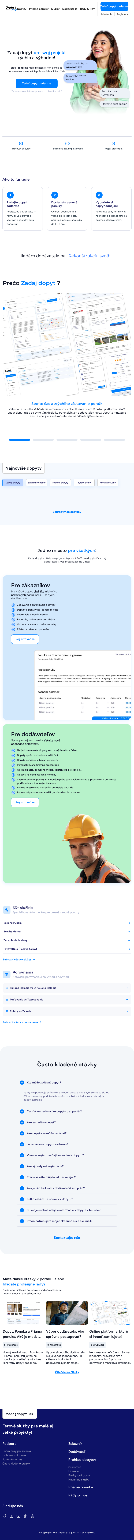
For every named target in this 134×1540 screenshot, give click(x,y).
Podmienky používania (16, 1451)
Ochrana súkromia (14, 1455)
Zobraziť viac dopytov (67, 512)
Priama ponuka (80, 1487)
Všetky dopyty (13, 482)
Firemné (73, 1471)
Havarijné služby (108, 482)
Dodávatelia (69, 8)
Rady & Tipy (87, 8)
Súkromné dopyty (37, 482)
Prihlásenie (106, 14)
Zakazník (75, 1443)
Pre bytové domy (79, 1475)
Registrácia (122, 14)
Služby (55, 8)
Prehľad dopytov (82, 1459)
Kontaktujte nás (67, 1237)
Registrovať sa (25, 639)
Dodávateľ (76, 1451)
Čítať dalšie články (67, 1372)
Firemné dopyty (60, 482)
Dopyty (21, 8)
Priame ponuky (39, 8)
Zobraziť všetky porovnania (20, 1022)
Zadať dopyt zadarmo (114, 6)
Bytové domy (84, 482)
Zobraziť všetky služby (17, 959)
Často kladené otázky (16, 1463)
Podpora (9, 1443)
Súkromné (74, 1467)
